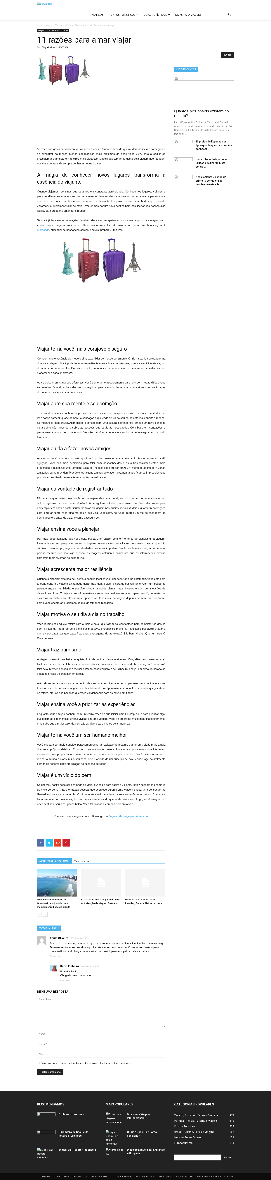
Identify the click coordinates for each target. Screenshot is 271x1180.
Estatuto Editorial (185, 1176)
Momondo (43, 229)
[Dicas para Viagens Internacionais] (115, 1118)
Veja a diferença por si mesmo (128, 816)
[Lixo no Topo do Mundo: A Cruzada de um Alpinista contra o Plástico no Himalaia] (183, 163)
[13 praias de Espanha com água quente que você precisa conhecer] (183, 146)
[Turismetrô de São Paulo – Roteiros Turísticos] (46, 1136)
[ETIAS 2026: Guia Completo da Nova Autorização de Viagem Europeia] (101, 883)
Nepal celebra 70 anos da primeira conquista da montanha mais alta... (211, 181)
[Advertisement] (101, 119)
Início (40, 25)
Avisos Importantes (145, 1176)
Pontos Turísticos (122, 14)
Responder (55, 956)
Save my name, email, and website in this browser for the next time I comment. (87, 1063)
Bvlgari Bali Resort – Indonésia (77, 1149)
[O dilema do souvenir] (46, 1118)
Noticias (98, 14)
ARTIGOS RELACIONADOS (54, 861)
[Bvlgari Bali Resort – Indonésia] (46, 1154)
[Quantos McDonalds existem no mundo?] (204, 91)
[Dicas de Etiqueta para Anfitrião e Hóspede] (115, 1154)
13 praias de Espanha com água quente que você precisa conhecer (214, 145)
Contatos (229, 1176)
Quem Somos (124, 1176)
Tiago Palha (48, 47)
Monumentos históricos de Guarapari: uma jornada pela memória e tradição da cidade (53, 903)
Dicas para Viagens (188, 14)
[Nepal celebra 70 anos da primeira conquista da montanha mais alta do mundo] (183, 181)
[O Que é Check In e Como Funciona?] (115, 1138)
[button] (229, 15)
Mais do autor (82, 861)
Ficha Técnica (165, 1176)
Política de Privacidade (209, 1176)
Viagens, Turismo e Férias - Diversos (65, 25)
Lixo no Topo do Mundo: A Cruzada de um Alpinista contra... (211, 163)
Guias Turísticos (155, 14)
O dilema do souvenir (71, 1114)
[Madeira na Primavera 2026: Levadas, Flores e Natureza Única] (145, 883)
